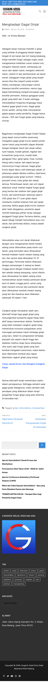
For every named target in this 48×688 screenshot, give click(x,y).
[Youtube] (12, 676)
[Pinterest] (20, 676)
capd (14, 570)
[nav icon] (44, 11)
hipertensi (21, 575)
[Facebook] (4, 676)
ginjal (15, 408)
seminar (6, 584)
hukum (31, 575)
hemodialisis (25, 408)
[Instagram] (16, 676)
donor (33, 570)
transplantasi (38, 408)
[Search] (42, 445)
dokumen (24, 570)
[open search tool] (40, 11)
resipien (29, 579)
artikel (31, 29)
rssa (37, 579)
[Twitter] (8, 676)
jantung (41, 575)
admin (6, 29)
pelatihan (7, 579)
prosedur (18, 579)
